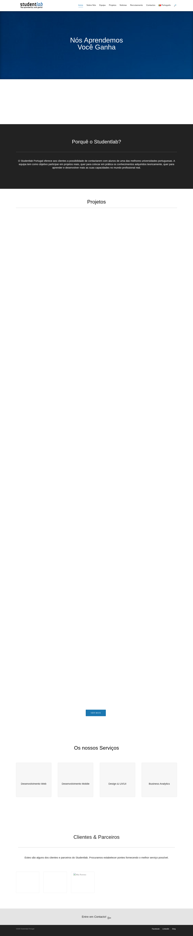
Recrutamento (136, 5)
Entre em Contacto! (94, 916)
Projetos (112, 5)
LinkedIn (165, 929)
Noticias (123, 5)
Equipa (102, 5)
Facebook (156, 929)
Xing (174, 929)
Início (80, 5)
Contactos (150, 5)
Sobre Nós (91, 5)
